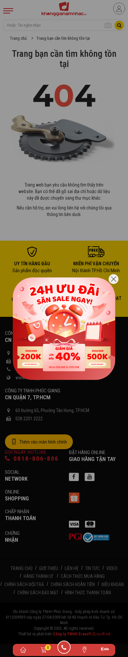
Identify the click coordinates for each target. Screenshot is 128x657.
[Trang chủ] (23, 649)
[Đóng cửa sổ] (113, 279)
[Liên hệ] (84, 649)
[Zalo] (105, 650)
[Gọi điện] (64, 649)
